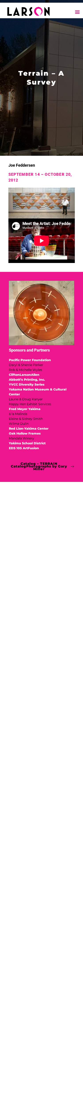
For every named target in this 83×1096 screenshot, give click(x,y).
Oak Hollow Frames (25, 433)
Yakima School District (27, 443)
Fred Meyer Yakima (25, 409)
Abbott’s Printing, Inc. (27, 380)
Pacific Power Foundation (30, 360)
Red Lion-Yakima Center (28, 429)
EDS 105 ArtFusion (24, 448)
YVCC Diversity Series (27, 384)
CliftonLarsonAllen (24, 375)
